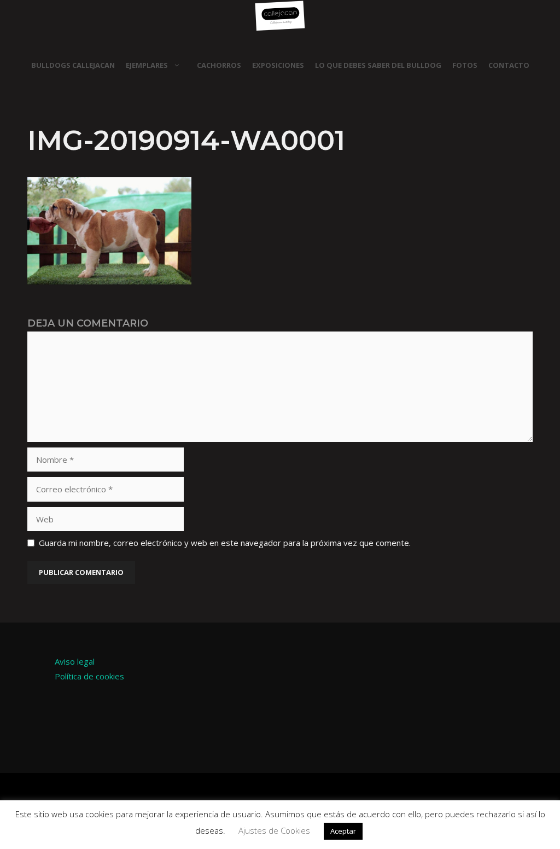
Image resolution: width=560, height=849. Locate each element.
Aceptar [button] (343, 831)
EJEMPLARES (147, 65)
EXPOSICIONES (278, 65)
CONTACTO (508, 65)
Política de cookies (89, 676)
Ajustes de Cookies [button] (274, 830)
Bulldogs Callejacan (73, 65)
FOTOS (464, 65)
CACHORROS (219, 65)
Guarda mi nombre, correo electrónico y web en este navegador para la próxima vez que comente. (225, 542)
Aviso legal (75, 661)
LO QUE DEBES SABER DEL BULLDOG (378, 65)
